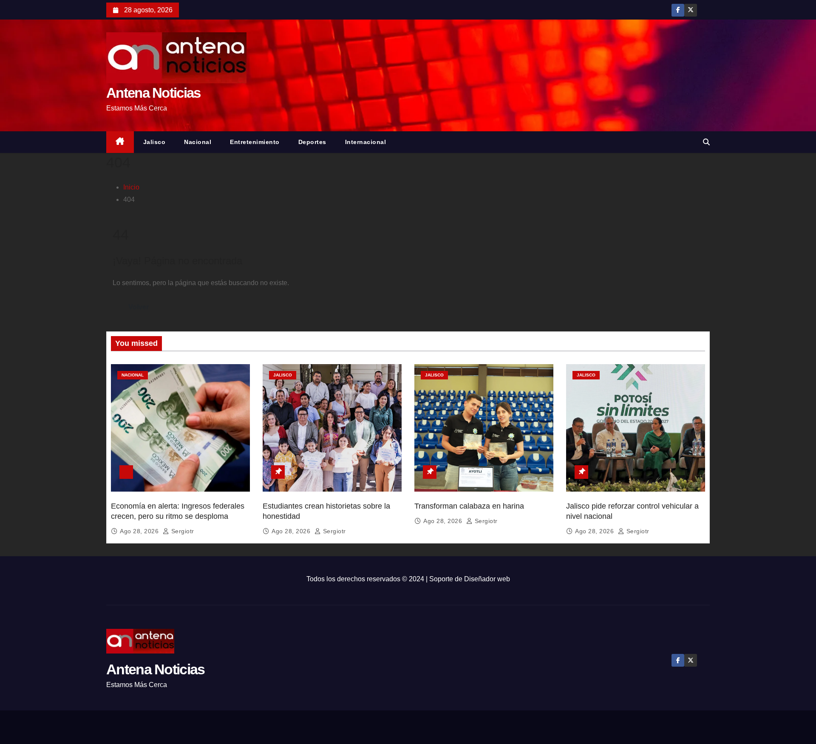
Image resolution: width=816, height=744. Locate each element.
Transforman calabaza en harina (469, 506)
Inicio (131, 187)
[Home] (120, 142)
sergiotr (181, 531)
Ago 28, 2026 (140, 531)
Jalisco (154, 142)
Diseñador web (487, 579)
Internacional (365, 142)
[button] (706, 142)
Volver (138, 307)
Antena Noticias (153, 93)
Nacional (197, 142)
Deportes (312, 142)
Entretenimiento (255, 142)
